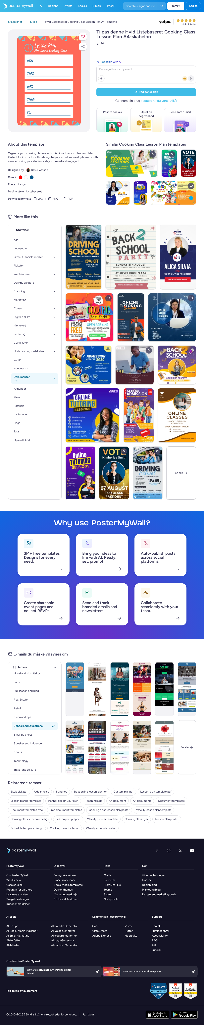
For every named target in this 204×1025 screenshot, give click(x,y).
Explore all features (65, 899)
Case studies (14, 885)
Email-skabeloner (64, 880)
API (154, 945)
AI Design (12, 926)
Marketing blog (151, 889)
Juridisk (156, 950)
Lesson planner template (26, 801)
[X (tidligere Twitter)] (180, 850)
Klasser (146, 880)
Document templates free (27, 810)
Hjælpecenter (160, 931)
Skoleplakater (19, 791)
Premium (109, 880)
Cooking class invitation (64, 828)
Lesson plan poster (166, 819)
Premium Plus (112, 885)
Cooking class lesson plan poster (109, 810)
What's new (13, 880)
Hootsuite (131, 935)
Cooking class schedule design (30, 819)
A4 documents (142, 801)
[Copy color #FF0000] (21, 177)
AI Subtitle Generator (64, 926)
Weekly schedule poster (101, 828)
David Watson (39, 170)
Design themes (63, 889)
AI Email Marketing (17, 935)
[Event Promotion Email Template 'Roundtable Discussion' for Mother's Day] (119, 747)
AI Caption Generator (64, 945)
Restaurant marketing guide (159, 894)
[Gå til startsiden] (16, 6)
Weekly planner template (102, 819)
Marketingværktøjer (66, 894)
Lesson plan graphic (68, 819)
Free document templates (66, 810)
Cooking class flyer (136, 819)
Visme (129, 926)
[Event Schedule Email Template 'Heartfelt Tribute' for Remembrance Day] (164, 747)
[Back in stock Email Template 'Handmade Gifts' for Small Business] (142, 747)
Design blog (149, 885)
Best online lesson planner (90, 791)
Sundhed (61, 791)
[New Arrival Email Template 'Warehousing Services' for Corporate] (97, 747)
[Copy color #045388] (32, 177)
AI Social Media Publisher (21, 931)
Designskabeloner (65, 875)
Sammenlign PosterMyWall (109, 916)
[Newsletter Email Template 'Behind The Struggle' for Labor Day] (187, 689)
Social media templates (68, 885)
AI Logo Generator (62, 940)
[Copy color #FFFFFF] (26, 177)
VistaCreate (99, 931)
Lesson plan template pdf (156, 791)
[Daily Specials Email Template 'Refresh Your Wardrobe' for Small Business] (97, 689)
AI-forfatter (13, 940)
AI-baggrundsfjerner (64, 935)
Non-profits (111, 899)
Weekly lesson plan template (154, 810)
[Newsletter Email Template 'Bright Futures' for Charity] (75, 747)
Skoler (108, 894)
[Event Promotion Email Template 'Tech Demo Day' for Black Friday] (164, 689)
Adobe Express (101, 935)
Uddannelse (41, 791)
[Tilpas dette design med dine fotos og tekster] (49, 80)
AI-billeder (12, 945)
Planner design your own (63, 801)
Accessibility (160, 935)
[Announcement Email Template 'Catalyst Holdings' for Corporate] (119, 689)
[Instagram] (169, 850)
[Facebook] (157, 850)
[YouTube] (192, 850)
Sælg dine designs (17, 899)
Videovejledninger (153, 875)
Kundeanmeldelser (18, 904)
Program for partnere (19, 889)
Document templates (171, 801)
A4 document (117, 801)
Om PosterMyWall (17, 875)
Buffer (129, 931)
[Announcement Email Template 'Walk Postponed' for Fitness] (75, 689)
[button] (83, 37)
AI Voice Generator (63, 931)
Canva (96, 926)
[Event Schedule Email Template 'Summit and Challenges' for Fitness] (142, 689)
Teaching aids (93, 801)
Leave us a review (17, 894)
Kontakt (157, 926)
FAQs (155, 940)
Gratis (107, 875)
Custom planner (123, 791)
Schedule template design (27, 828)
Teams (108, 889)
